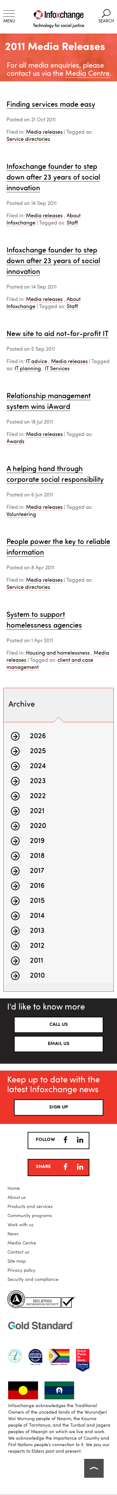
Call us (58, 1024)
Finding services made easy (50, 104)
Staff (72, 223)
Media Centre (87, 73)
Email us (59, 1043)
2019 (37, 841)
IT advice (36, 361)
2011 (36, 960)
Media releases (44, 132)
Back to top (94, 1468)
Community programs (29, 1216)
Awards (15, 441)
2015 (37, 900)
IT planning (28, 369)
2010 (37, 975)
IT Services (57, 369)
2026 (38, 736)
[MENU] (9, 13)
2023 (38, 781)
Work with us (20, 1225)
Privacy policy (21, 1270)
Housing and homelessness (58, 653)
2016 (37, 886)
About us (16, 1197)
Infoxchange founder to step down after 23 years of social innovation (53, 177)
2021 (37, 811)
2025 (38, 751)
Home (13, 1188)
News (13, 1234)
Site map (16, 1261)
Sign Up (58, 1107)
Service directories (28, 139)
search (106, 16)
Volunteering (21, 514)
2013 (37, 930)
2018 (37, 856)
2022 (38, 796)
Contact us (18, 1252)
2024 (38, 766)
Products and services (30, 1206)
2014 (37, 915)
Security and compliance (32, 1279)
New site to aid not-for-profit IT (57, 334)
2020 (38, 826)
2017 (37, 871)
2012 (37, 945)
